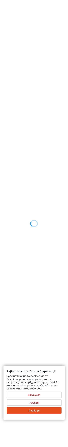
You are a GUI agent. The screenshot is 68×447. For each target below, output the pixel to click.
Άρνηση (34, 402)
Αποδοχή (34, 410)
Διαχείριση (34, 394)
